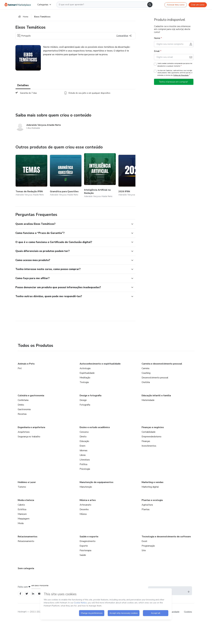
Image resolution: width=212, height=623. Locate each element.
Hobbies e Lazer (27, 482)
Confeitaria (23, 400)
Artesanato (85, 504)
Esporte (84, 545)
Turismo (22, 486)
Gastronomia (24, 409)
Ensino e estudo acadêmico (95, 427)
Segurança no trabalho (29, 436)
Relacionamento (26, 541)
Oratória (146, 382)
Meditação (85, 377)
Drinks (21, 404)
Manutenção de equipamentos (96, 482)
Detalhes (23, 85)
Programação (148, 545)
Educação (84, 441)
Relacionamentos (27, 536)
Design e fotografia (90, 395)
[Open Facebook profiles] (20, 594)
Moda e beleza (26, 500)
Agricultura (147, 504)
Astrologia (85, 368)
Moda (21, 523)
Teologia (84, 382)
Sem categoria (26, 568)
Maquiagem (23, 518)
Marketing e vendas (152, 482)
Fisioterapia (85, 550)
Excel (144, 541)
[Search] (149, 4)
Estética (22, 509)
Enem (82, 445)
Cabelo (21, 504)
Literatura (85, 459)
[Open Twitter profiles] (27, 594)
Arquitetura (23, 432)
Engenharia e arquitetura (31, 427)
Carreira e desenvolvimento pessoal (162, 363)
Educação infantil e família (156, 395)
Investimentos (149, 445)
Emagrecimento (87, 541)
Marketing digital (150, 486)
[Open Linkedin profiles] (33, 594)
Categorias (42, 4)
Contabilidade (148, 432)
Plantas (146, 509)
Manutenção (86, 486)
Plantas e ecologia (152, 500)
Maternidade (148, 400)
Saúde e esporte (89, 536)
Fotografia (85, 404)
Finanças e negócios (153, 427)
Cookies (188, 611)
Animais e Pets (26, 363)
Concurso (84, 432)
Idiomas (83, 450)
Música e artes (88, 500)
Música (83, 514)
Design (83, 400)
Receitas (22, 414)
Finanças (146, 441)
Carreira (145, 368)
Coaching (146, 373)
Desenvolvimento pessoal (155, 377)
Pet (20, 368)
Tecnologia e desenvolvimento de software (166, 536)
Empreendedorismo (151, 436)
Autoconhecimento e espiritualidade (100, 363)
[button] (72, 224)
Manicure (22, 514)
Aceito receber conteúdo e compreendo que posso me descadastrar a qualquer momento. (174, 64)
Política (83, 464)
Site (144, 550)
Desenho (84, 509)
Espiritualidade (87, 373)
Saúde (83, 555)
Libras (83, 455)
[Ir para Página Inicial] (19, 4)
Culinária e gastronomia (31, 395)
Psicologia (85, 469)
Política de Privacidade (181, 75)
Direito (83, 436)
